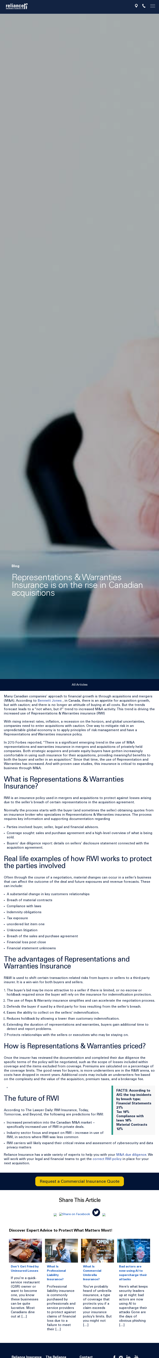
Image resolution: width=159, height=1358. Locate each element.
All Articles (79, 684)
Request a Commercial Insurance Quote (79, 1182)
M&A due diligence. (131, 1155)
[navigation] (151, 6)
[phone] (143, 6)
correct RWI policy (107, 1159)
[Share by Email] (55, 1214)
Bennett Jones (50, 701)
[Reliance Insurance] (17, 6)
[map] (136, 6)
